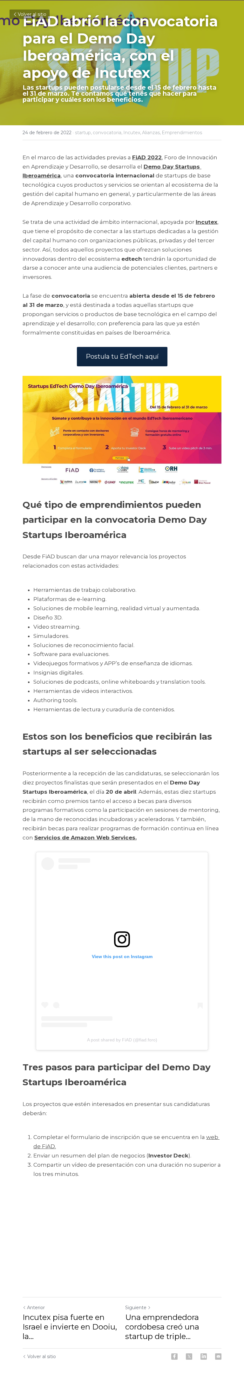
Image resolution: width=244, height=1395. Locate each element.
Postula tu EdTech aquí (122, 356)
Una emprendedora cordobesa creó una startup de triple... (162, 1327)
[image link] (122, 432)
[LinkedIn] (203, 1356)
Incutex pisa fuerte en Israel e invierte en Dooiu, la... (70, 1327)
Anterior (36, 1307)
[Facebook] (174, 1356)
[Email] (218, 1356)
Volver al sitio (32, 14)
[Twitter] (189, 1356)
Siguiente (135, 1307)
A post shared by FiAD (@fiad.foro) (122, 1039)
